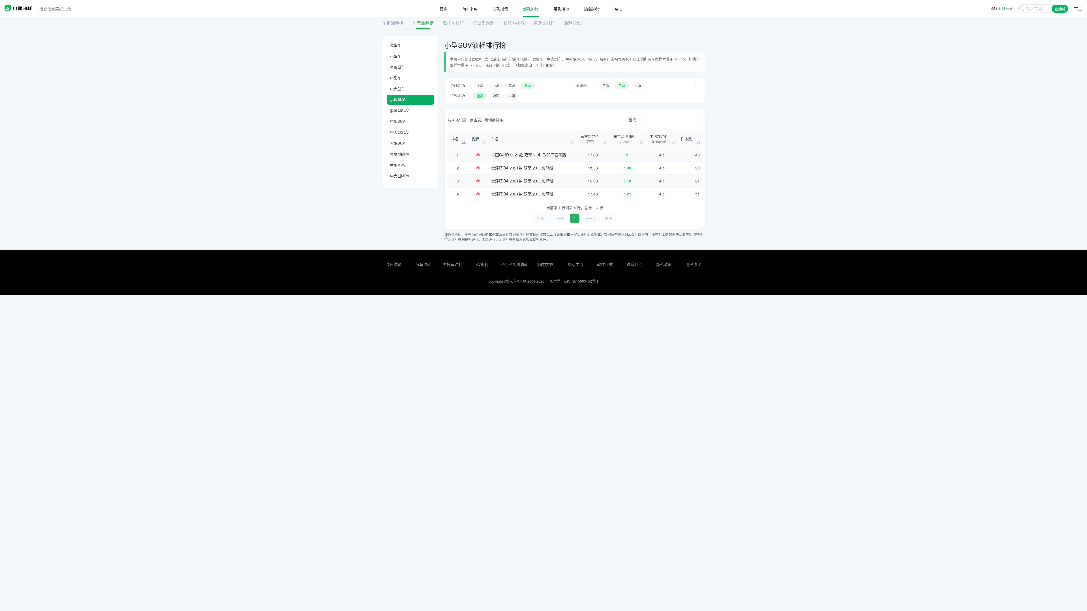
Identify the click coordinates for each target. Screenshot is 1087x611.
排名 (455, 138)
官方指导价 (590, 139)
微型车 (395, 45)
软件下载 (605, 264)
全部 (480, 85)
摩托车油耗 (453, 264)
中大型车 (397, 88)
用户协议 (693, 264)
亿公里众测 (483, 23)
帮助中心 (575, 264)
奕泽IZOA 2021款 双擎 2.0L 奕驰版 (522, 168)
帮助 (618, 8)
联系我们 (634, 264)
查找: (633, 119)
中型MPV (398, 165)
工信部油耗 (659, 139)
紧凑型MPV (399, 154)
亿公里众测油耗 (514, 264)
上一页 (558, 218)
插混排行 (592, 8)
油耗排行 (531, 8)
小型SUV (397, 99)
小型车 (395, 56)
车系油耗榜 (392, 23)
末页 (608, 218)
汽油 (496, 85)
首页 (444, 8)
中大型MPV (399, 175)
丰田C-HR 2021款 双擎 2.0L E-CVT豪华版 (528, 155)
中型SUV (397, 121)
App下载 (470, 8)
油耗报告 (500, 8)
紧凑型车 (397, 67)
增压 (496, 95)
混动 (527, 85)
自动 (621, 85)
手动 (637, 85)
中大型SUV (399, 132)
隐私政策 (664, 264)
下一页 (590, 218)
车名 (494, 138)
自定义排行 (544, 23)
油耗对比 (572, 23)
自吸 (511, 95)
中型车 (395, 77)
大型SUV (397, 143)
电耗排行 (561, 8)
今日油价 (394, 264)
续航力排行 (514, 23)
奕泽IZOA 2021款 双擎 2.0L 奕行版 (522, 181)
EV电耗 (482, 264)
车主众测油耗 (624, 139)
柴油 (511, 85)
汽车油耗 (423, 264)
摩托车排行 (453, 23)
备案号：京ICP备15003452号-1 (574, 281)
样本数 (686, 138)
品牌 (475, 138)
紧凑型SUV (399, 110)
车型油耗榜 (423, 23)
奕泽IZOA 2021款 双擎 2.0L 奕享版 (522, 194)
